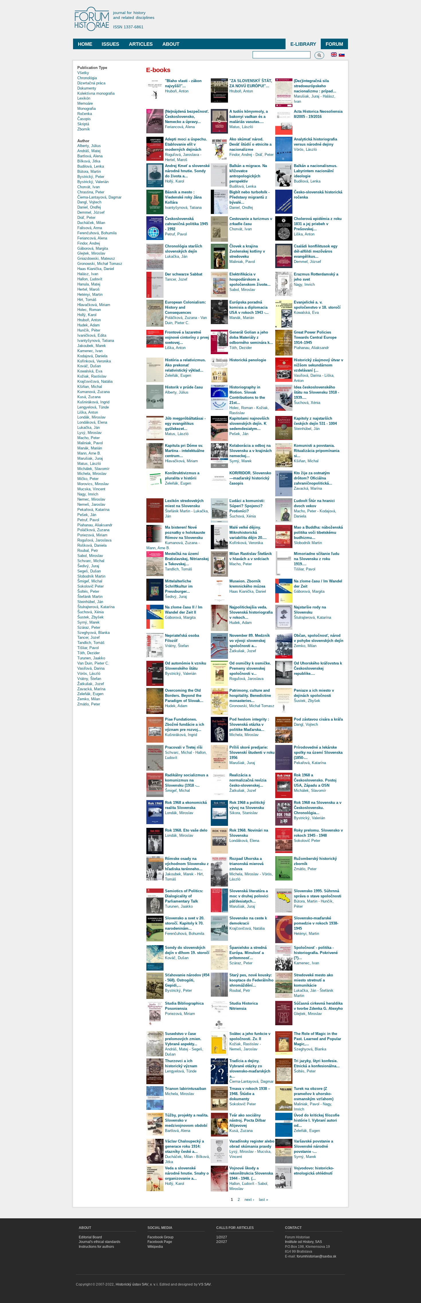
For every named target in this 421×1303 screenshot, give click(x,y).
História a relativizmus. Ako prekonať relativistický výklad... (185, 365)
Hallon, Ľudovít (89, 279)
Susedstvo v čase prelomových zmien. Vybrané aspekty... (183, 1039)
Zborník (83, 129)
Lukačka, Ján (88, 427)
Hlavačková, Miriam (93, 305)
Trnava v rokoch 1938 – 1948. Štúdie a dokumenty (249, 1093)
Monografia (86, 108)
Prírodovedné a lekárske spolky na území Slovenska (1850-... (318, 752)
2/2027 (221, 1242)
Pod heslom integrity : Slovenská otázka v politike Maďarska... (249, 724)
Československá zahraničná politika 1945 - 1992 (186, 224)
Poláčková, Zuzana (93, 530)
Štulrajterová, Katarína (96, 607)
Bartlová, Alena (90, 156)
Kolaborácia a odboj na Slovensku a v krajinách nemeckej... (250, 450)
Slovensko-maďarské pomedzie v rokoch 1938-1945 (316, 923)
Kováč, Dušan (89, 366)
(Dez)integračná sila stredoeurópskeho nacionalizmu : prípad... (315, 86)
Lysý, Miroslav (89, 433)
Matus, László (89, 463)
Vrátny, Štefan (89, 679)
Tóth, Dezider (88, 653)
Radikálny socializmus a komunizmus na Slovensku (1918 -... (186, 780)
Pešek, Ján (86, 515)
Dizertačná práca (91, 83)
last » (263, 1199)
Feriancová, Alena (92, 238)
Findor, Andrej (88, 243)
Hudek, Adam (88, 325)
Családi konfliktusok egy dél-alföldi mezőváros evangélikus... (315, 251)
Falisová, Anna (89, 228)
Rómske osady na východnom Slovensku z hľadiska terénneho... (187, 863)
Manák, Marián (89, 448)
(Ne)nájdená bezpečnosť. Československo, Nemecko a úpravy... (187, 116)
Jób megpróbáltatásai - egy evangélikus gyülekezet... (185, 423)
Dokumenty (86, 88)
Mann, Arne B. (89, 453)
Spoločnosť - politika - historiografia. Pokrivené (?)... (316, 952)
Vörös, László (88, 673)
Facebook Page (159, 1242)
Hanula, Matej (88, 284)
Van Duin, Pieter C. (93, 663)
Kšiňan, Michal (89, 386)
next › (249, 1199)
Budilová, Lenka (90, 166)
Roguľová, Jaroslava (94, 540)
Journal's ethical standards (99, 1242)
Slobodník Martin (91, 576)
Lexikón (83, 98)
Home (85, 44)
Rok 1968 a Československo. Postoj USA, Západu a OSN (315, 780)
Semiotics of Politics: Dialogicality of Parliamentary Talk (184, 896)
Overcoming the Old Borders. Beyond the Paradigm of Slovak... (184, 695)
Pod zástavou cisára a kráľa (318, 719)
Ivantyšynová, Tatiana (95, 340)
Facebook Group (160, 1237)
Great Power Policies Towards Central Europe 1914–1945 (315, 337)
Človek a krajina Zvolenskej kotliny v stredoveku (247, 251)
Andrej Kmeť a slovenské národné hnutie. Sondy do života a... (187, 171)
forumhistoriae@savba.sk (316, 1256)
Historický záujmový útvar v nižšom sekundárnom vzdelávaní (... (318, 365)
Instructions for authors (96, 1247)
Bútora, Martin (89, 171)
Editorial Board (90, 1237)
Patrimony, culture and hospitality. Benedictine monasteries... (250, 695)
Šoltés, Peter (88, 591)
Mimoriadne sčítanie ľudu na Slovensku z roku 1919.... (316, 559)
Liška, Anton (87, 412)
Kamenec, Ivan (90, 351)
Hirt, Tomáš (87, 300)
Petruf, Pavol (88, 520)
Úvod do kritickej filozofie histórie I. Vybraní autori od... (316, 1120)
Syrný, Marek (88, 622)
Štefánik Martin (90, 596)
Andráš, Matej (89, 151)
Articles (141, 44)
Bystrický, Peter (90, 176)
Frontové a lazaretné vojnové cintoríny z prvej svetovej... (187, 337)
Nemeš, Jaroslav (91, 504)
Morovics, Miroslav (93, 484)
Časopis (84, 119)
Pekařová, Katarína (93, 509)
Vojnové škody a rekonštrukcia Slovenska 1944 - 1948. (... (251, 1173)
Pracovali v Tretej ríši (183, 747)
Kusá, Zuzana (89, 397)
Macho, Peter (88, 438)
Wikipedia (155, 1247)
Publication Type (92, 68)
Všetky (83, 73)
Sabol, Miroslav (90, 556)
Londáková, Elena (92, 422)
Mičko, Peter (88, 479)
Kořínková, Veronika (94, 361)
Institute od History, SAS (303, 1242)
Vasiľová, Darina (91, 668)
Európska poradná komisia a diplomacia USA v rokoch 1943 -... (249, 307)
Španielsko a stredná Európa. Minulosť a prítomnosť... (248, 952)
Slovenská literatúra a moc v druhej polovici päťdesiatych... (248, 896)
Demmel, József (91, 212)
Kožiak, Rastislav (92, 376)
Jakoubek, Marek (91, 346)
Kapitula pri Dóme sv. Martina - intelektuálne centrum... (184, 450)
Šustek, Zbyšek (90, 617)
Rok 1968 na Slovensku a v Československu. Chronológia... (317, 807)
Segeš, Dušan (89, 571)
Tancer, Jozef (88, 637)
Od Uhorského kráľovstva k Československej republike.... (318, 668)
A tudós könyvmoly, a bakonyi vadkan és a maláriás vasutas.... (248, 116)
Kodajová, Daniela (92, 356)
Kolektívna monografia (96, 93)
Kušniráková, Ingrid (93, 402)
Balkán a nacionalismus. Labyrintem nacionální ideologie (315, 171)
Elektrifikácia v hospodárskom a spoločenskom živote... (250, 279)
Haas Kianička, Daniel (95, 269)
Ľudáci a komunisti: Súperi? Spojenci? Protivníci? (247, 506)
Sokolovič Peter (90, 586)
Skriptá (83, 124)
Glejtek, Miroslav (91, 253)
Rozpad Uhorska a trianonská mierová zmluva (246, 863)
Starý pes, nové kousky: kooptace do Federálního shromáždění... (251, 980)
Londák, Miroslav (91, 417)
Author (83, 141)
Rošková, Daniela (92, 545)
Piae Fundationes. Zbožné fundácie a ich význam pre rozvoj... (184, 724)
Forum (334, 44)
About (170, 44)
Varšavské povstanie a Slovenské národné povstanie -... (313, 1146)
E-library (303, 44)
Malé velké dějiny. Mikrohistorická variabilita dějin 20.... (248, 532)
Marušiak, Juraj (90, 458)
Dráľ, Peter (86, 217)
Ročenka (84, 114)
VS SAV (204, 1284)
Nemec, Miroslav (91, 499)
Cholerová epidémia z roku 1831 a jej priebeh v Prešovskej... (318, 224)
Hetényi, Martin (90, 294)
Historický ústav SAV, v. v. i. (138, 1284)
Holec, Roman (89, 310)
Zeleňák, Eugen (90, 694)
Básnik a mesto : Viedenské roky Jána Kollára (183, 197)
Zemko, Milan (88, 699)
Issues (110, 44)
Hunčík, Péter (88, 330)
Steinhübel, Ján (90, 602)
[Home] (94, 19)
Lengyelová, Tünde (93, 407)
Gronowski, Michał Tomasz (99, 263)
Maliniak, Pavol (90, 443)
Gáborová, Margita (92, 248)
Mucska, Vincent (91, 489)
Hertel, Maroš (88, 289)
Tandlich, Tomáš (91, 642)
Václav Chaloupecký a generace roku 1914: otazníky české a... (184, 1146)
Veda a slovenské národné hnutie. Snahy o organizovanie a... (187, 1173)
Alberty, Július (89, 146)
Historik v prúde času (184, 387)
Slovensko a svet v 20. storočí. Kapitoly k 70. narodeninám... (184, 923)
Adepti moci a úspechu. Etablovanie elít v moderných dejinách (186, 144)
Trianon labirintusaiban (185, 1088)
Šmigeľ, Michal (89, 581)
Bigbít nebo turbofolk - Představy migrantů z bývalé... (249, 197)
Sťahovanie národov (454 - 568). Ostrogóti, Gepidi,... (187, 980)
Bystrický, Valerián (93, 182)
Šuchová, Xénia (90, 612)
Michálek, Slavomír (93, 469)
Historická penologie (247, 360)
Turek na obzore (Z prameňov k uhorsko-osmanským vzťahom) (313, 1093)
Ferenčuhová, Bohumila (97, 233)
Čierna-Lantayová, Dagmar (99, 197)
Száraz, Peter (88, 627)
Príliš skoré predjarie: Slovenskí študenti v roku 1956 (252, 752)
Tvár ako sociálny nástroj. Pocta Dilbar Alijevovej (247, 1120)
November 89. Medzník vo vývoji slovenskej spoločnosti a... (249, 640)
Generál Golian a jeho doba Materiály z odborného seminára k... (251, 337)
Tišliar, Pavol (88, 648)
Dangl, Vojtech (89, 202)
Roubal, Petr (87, 550)
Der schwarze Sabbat (183, 274)
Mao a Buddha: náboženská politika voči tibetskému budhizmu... (318, 532)
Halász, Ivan (87, 274)
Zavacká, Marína (91, 689)
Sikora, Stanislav (243, 813)
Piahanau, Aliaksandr (94, 525)
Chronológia (87, 78)
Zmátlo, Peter (88, 704)
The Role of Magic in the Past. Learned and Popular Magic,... (317, 1039)
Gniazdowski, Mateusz (96, 258)
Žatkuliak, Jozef (90, 684)
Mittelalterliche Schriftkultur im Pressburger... (179, 586)
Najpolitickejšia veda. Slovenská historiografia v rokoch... (251, 612)
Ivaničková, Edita (91, 335)
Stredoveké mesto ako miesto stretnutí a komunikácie (313, 980)
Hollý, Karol (87, 315)
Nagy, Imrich (87, 494)
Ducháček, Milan (91, 223)
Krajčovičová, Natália (95, 381)
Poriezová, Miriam (92, 535)
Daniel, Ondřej (89, 207)
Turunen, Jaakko (91, 658)
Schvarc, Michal (90, 561)
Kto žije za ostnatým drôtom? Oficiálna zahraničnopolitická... (313, 478)
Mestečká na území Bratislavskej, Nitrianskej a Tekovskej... (187, 559)
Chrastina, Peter (90, 192)
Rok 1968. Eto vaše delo (186, 830)
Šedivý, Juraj (88, 566)
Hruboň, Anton (89, 320)
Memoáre (85, 103)
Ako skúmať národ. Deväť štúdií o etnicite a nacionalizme (250, 144)
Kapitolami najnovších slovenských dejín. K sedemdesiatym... (249, 423)
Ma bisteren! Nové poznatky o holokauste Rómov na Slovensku (185, 532)
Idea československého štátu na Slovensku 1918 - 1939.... (316, 392)
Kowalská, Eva (89, 371)
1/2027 (221, 1237)
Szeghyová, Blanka (93, 632)
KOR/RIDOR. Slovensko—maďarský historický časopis (250, 478)
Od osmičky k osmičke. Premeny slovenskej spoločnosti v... (250, 668)
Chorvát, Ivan (88, 187)
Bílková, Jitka (88, 161)
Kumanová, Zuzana (93, 392)
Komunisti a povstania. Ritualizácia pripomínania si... (316, 450)
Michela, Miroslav (92, 473)
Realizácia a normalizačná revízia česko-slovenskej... (247, 780)
